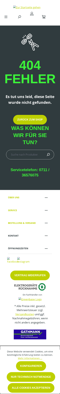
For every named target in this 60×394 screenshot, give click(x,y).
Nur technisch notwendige (31, 377)
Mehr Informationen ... (30, 358)
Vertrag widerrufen (30, 275)
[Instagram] (23, 260)
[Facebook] (13, 260)
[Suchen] (19, 17)
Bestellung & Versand (22, 222)
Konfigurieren (31, 366)
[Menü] (6, 17)
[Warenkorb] (44, 17)
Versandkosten (24, 314)
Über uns (13, 197)
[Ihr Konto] (32, 13)
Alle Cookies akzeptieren (31, 387)
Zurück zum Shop (30, 119)
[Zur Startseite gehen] (27, 6)
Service (12, 210)
